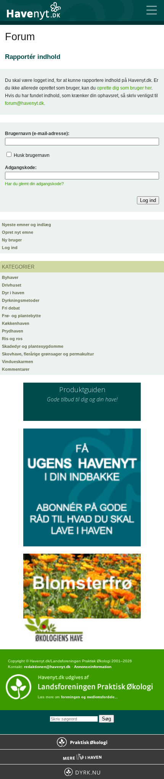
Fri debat (11, 308)
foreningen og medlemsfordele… (89, 697)
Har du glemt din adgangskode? (34, 183)
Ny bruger (12, 240)
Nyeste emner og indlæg (26, 224)
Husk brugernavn (32, 155)
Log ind (10, 247)
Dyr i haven (13, 292)
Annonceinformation (92, 667)
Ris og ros (12, 338)
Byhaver (10, 277)
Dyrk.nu (82, 771)
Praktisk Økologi (82, 742)
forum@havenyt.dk (24, 103)
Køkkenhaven (15, 323)
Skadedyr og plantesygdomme (32, 346)
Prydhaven (12, 331)
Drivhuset (11, 285)
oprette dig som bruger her (124, 88)
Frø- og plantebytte (21, 315)
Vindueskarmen (17, 361)
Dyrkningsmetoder (20, 300)
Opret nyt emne (17, 232)
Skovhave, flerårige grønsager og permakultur (48, 354)
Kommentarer (15, 369)
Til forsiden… (38, 10)
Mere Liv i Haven (82, 757)
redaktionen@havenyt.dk (47, 667)
